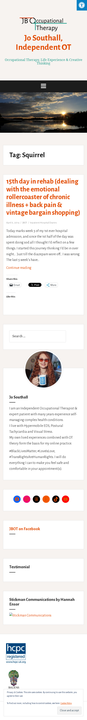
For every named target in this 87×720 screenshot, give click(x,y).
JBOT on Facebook (24, 529)
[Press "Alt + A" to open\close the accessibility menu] (82, 5)
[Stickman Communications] (30, 615)
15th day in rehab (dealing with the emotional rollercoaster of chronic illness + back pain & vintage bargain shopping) (43, 197)
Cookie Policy (66, 703)
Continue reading (28, 269)
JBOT (24, 222)
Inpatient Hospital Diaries (43, 222)
